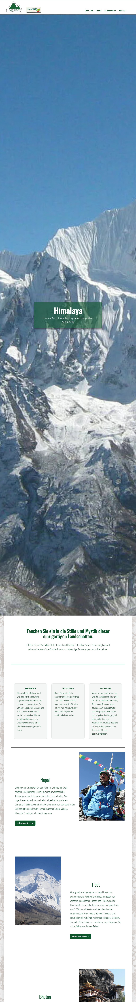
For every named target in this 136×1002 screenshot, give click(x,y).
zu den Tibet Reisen (80, 936)
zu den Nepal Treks (25, 823)
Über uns (89, 10)
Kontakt (122, 10)
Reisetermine (110, 10)
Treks (98, 10)
